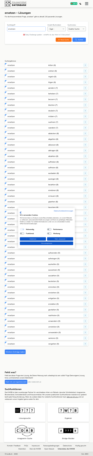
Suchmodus (72, 25)
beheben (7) (53, 93)
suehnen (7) (53, 122)
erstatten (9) (53, 304)
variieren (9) (53, 338)
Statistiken (22, 449)
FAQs (26, 446)
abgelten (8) (53, 139)
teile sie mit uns (72, 397)
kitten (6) (52, 65)
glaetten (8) (53, 201)
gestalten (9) (53, 310)
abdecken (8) (53, 133)
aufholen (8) (53, 167)
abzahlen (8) (53, 156)
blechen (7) (53, 105)
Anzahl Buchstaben (54, 25)
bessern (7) (53, 99)
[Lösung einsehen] (85, 65)
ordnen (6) (52, 71)
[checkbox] (22, 229)
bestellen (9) (53, 281)
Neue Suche (64, 40)
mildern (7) (52, 116)
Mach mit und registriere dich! (16, 382)
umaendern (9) (54, 321)
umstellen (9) (53, 327)
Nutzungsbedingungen (51, 446)
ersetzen (11, 65)
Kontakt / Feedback (14, 446)
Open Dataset (49, 449)
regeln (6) (52, 76)
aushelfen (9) (53, 264)
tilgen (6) (52, 82)
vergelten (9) (53, 344)
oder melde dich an (34, 382)
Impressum (36, 446)
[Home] (24, 3)
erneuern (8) (53, 196)
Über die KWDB (35, 449)
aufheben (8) (53, 162)
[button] (86, 3)
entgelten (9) (53, 298)
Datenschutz (67, 446)
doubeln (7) (53, 111)
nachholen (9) (53, 315)
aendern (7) (53, 88)
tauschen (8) (53, 207)
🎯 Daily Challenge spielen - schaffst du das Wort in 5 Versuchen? (46, 35)
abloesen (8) (53, 145)
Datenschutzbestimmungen (63, 211)
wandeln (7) (53, 128)
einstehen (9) (53, 292)
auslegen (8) (53, 179)
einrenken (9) (53, 287)
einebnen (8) (53, 190)
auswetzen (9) (54, 270)
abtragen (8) (53, 150)
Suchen (80, 40)
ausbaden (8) (53, 173)
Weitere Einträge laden (15, 352)
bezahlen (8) (53, 184)
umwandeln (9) (54, 332)
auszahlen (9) (53, 275)
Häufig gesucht (80, 446)
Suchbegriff (11, 25)
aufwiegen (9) (54, 258)
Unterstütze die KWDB (66, 449)
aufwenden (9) (54, 253)
